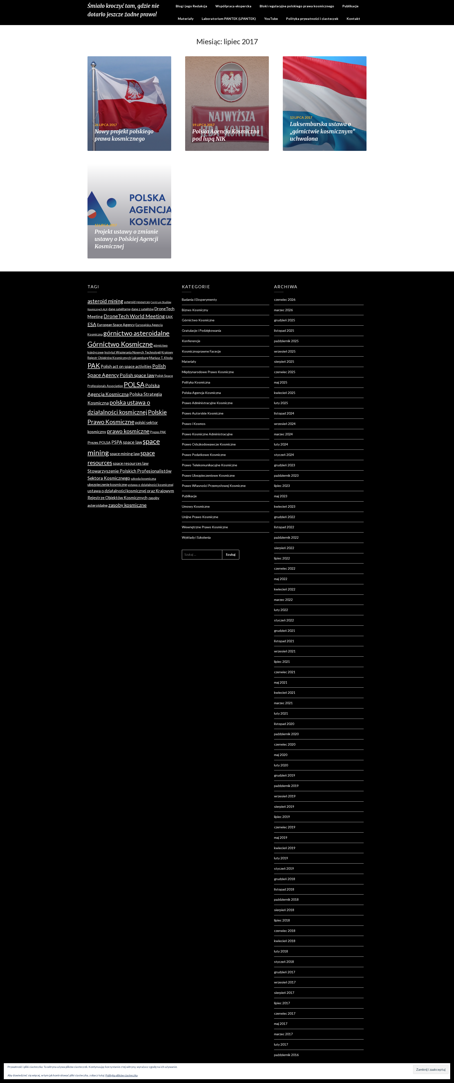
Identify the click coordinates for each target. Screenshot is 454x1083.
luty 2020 (281, 765)
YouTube (271, 19)
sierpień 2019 (284, 806)
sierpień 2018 (284, 910)
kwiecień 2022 (284, 589)
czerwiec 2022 (284, 568)
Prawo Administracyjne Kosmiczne (207, 403)
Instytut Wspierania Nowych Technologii (132, 352)
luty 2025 (281, 403)
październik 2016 (286, 1055)
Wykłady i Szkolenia (196, 537)
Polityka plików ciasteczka (121, 1075)
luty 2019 (281, 858)
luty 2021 (281, 713)
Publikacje (350, 6)
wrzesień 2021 (285, 651)
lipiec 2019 (282, 817)
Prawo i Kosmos (193, 424)
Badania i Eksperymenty (199, 299)
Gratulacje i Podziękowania (201, 330)
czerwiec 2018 (284, 931)
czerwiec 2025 (284, 372)
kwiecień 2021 (284, 692)
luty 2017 (281, 1044)
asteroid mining (105, 301)
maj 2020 (280, 755)
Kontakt (353, 19)
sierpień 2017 (284, 993)
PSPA (116, 442)
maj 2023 (280, 496)
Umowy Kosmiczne (196, 506)
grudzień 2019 (284, 775)
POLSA (134, 384)
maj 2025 (280, 382)
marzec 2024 (283, 434)
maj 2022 (280, 579)
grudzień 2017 (284, 972)
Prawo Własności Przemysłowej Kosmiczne (214, 486)
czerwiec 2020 (284, 744)
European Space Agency (116, 325)
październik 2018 (286, 899)
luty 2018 (281, 951)
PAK (93, 365)
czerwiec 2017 (284, 1013)
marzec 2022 (283, 600)
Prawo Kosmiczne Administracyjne (207, 434)
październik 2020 (286, 734)
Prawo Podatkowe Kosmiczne (204, 455)
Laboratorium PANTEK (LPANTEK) (229, 19)
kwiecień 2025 (284, 393)
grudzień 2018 (284, 879)
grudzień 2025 (284, 320)
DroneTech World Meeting (134, 316)
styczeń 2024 (284, 455)
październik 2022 (286, 537)
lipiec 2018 (282, 920)
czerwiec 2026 (284, 299)
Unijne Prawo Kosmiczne (200, 517)
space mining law (125, 453)
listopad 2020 (284, 724)
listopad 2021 (284, 641)
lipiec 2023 (282, 486)
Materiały (185, 19)
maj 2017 (280, 1024)
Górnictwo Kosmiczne (120, 344)
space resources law (130, 463)
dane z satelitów (142, 309)
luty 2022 (281, 610)
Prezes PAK (158, 432)
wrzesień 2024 (285, 424)
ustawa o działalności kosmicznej (150, 485)
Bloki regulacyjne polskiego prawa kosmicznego (297, 6)
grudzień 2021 (284, 631)
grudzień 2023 (284, 465)
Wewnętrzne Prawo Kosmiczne (205, 527)
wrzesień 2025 (285, 351)
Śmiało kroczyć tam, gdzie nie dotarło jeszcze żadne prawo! (123, 10)
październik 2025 (286, 341)
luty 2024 (281, 444)
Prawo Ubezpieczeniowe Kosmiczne (208, 475)
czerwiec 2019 (284, 827)
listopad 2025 (284, 330)
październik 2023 (286, 475)
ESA (91, 324)
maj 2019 (280, 837)
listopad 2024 (284, 413)
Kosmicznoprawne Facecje (201, 351)
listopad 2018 (284, 889)
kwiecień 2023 (284, 506)
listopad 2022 (284, 527)
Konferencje (191, 341)
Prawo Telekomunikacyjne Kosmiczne (209, 465)
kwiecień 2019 (284, 848)
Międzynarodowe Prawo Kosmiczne (208, 372)
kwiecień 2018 (284, 941)
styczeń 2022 (284, 620)
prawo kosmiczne (128, 431)
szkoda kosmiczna (143, 478)
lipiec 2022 (282, 558)
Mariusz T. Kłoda (161, 358)
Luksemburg (140, 358)
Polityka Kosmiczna (196, 382)
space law (132, 442)
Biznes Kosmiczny (195, 310)
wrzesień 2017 (285, 982)
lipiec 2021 (282, 661)
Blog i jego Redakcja (191, 6)
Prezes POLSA (99, 442)
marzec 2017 (283, 1034)
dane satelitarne (119, 309)
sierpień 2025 (284, 361)
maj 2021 (280, 682)
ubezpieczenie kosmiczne (107, 484)
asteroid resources (137, 302)
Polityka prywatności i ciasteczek (312, 19)
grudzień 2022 (284, 517)
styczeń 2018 (284, 962)
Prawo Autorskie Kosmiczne (202, 413)
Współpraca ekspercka (233, 6)
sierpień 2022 (284, 548)
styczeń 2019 (284, 868)
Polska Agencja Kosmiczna (201, 393)
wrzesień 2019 (285, 796)
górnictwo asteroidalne (136, 333)
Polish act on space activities (126, 366)
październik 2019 (286, 786)
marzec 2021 (283, 703)
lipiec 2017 (282, 1003)
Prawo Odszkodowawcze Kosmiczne (209, 444)
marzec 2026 (283, 310)
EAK (169, 316)
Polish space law (137, 375)
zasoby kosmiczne (127, 505)
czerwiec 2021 (284, 672)
